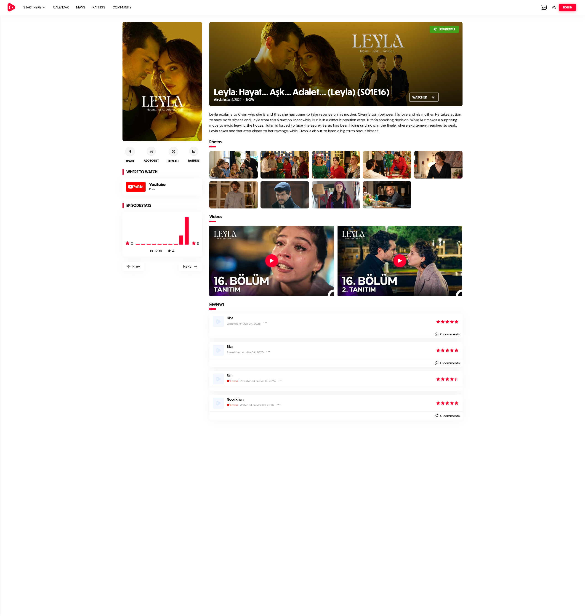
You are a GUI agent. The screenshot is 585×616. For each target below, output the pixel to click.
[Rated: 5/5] (447, 322)
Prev (136, 266)
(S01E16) (373, 91)
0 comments (450, 334)
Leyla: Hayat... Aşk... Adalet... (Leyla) (285, 91)
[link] (11, 7)
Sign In (567, 7)
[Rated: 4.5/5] (447, 379)
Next (187, 266)
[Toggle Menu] (265, 322)
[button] (34, 7)
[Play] (271, 260)
